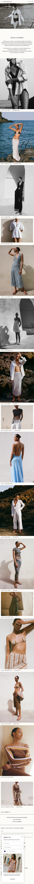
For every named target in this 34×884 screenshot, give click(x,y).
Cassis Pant (15, 537)
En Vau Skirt (17, 670)
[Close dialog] (22, 837)
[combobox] (5, 851)
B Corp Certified (21, 846)
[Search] (28, 1)
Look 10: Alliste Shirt (5, 537)
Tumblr (26, 868)
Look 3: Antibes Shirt (6, 217)
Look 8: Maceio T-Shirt (6, 430)
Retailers (20, 850)
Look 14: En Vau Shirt (6, 723)
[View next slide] (32, 812)
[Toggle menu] (1, 1)
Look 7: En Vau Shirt (5, 403)
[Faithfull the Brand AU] (7, 1)
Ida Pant (15, 217)
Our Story (20, 844)
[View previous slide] (30, 812)
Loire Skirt (15, 403)
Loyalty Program (21, 843)
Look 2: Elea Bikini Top (6, 163)
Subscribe (12, 879)
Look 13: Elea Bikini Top (6, 670)
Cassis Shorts (17, 430)
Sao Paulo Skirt (17, 163)
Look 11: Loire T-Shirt (5, 590)
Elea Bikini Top (16, 110)
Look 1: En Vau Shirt (5, 110)
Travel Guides (21, 848)
